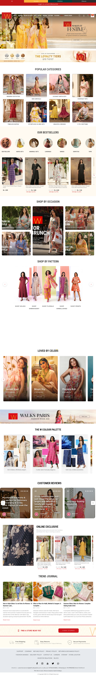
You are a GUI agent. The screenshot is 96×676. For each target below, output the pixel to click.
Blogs (56, 658)
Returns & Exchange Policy (68, 651)
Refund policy (38, 651)
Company (28, 651)
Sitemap (64, 655)
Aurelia (36, 1)
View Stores (68, 630)
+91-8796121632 (71, 668)
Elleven (84, 1)
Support (20, 651)
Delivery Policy (36, 655)
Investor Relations (45, 658)
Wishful (60, 1)
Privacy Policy (51, 651)
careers (57, 655)
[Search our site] (79, 16)
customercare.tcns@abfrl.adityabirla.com (29, 668)
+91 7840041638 (52, 668)
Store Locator (74, 655)
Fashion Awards (22, 655)
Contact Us (47, 655)
